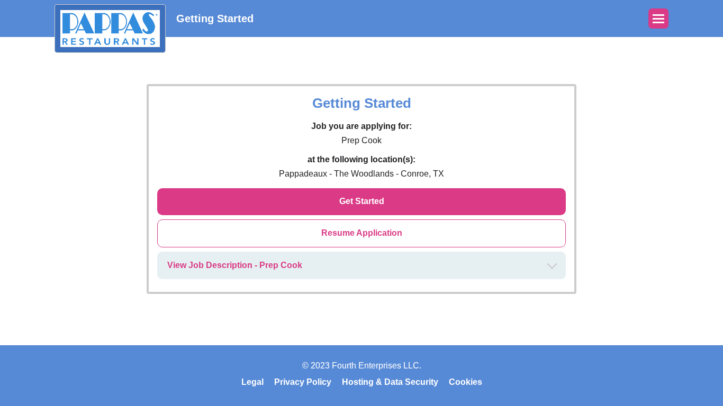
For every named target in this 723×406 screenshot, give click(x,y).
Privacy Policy (302, 381)
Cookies (465, 381)
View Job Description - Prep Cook (234, 265)
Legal (252, 381)
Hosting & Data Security (390, 381)
